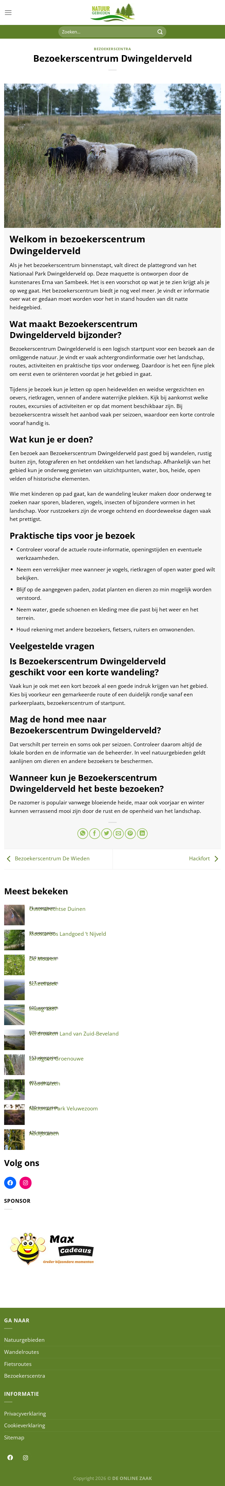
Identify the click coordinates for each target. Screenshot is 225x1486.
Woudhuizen (44, 1083)
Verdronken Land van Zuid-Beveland (74, 1033)
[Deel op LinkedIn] (142, 833)
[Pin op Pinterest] (130, 833)
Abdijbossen (44, 1133)
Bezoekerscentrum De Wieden (51, 858)
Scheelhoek (43, 983)
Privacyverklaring (25, 1413)
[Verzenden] (159, 31)
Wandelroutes (21, 1351)
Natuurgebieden (24, 1339)
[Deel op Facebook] (94, 833)
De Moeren (43, 958)
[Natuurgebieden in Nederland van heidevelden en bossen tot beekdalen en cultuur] (112, 12)
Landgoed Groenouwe (56, 1058)
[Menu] (8, 12)
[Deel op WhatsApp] (82, 833)
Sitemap (14, 1437)
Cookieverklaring (24, 1425)
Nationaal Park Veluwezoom (63, 1108)
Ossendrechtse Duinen (57, 908)
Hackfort (200, 858)
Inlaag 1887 (43, 1008)
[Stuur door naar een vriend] (118, 833)
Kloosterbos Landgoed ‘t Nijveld (67, 933)
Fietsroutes (18, 1364)
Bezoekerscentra (112, 48)
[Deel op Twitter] (106, 833)
